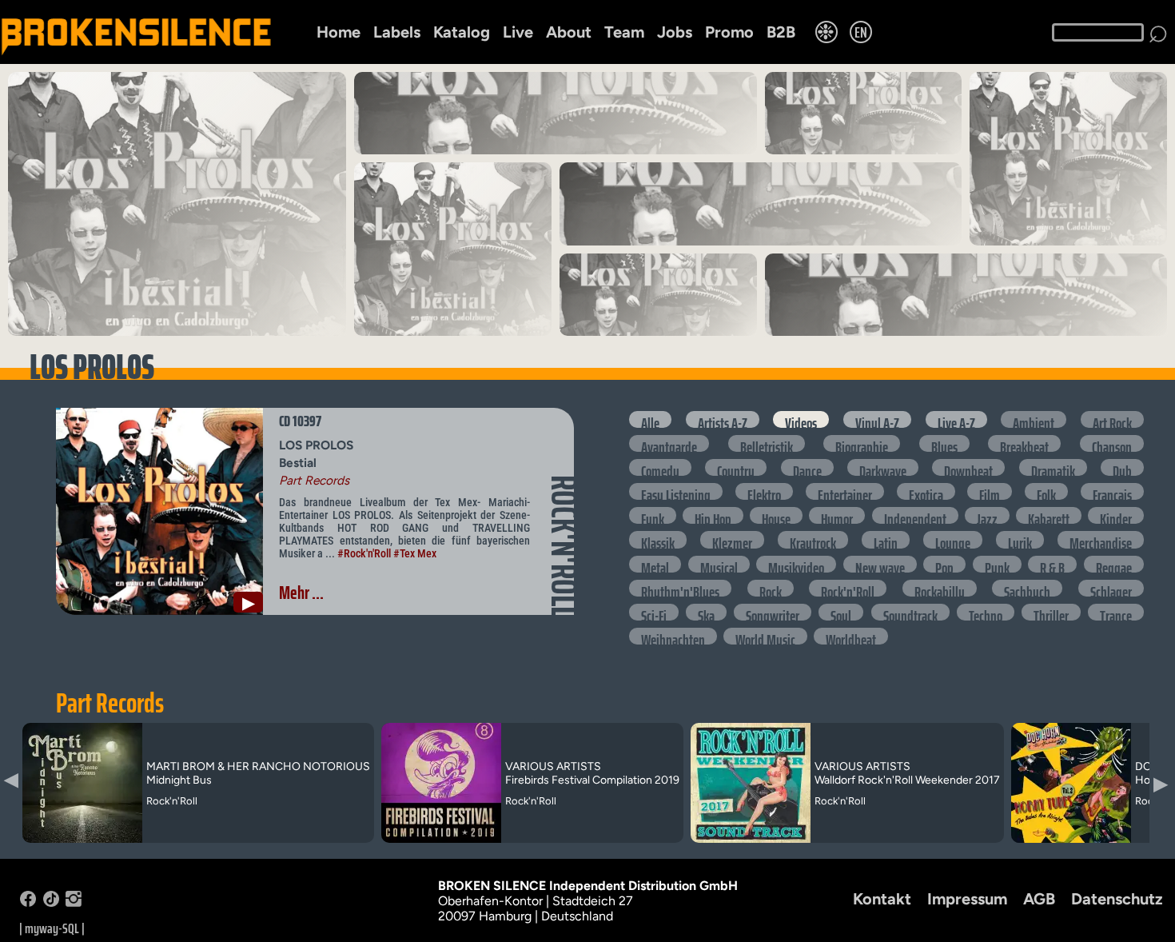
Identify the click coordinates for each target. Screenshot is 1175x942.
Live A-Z (956, 419)
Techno (985, 612)
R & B (1052, 564)
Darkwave (882, 467)
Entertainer (845, 491)
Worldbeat (851, 636)
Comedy (660, 467)
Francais (1112, 491)
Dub (1122, 467)
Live (518, 32)
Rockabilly (939, 588)
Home (338, 32)
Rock (770, 588)
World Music (765, 636)
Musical (719, 564)
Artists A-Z (722, 419)
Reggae (1114, 564)
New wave (880, 564)
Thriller (1051, 612)
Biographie (861, 443)
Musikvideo (796, 564)
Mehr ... (301, 592)
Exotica (926, 491)
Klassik (658, 539)
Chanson (1112, 443)
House (776, 515)
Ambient (1033, 419)
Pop (944, 564)
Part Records (110, 703)
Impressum (967, 898)
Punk (997, 564)
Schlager (1111, 588)
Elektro (764, 491)
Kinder (1116, 515)
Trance (1116, 612)
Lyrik (1020, 539)
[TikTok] (51, 902)
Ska (706, 612)
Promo (729, 32)
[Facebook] (28, 902)
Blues (944, 443)
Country (736, 467)
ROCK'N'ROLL (563, 546)
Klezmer (732, 539)
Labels (396, 32)
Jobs (674, 32)
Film (989, 491)
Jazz (987, 515)
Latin (886, 539)
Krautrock (813, 539)
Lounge (952, 539)
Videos (801, 419)
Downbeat (968, 467)
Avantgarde (669, 443)
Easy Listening (676, 491)
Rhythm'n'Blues (680, 588)
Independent (915, 515)
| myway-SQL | (52, 928)
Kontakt (882, 898)
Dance (807, 467)
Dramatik (1053, 467)
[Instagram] (73, 902)
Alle (650, 419)
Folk (1046, 491)
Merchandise (1100, 539)
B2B (781, 32)
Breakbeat (1024, 443)
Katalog (461, 32)
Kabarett (1048, 515)
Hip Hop (713, 515)
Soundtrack (910, 612)
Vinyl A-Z (877, 419)
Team (624, 32)
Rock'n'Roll (847, 588)
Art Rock (1112, 419)
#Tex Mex (414, 553)
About (568, 32)
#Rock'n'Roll (364, 553)
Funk (652, 515)
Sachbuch (1027, 588)
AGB (1039, 898)
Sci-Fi (654, 612)
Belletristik (766, 443)
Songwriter (772, 612)
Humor (837, 515)
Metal (655, 564)
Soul (840, 612)
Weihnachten (673, 636)
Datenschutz (1117, 898)
